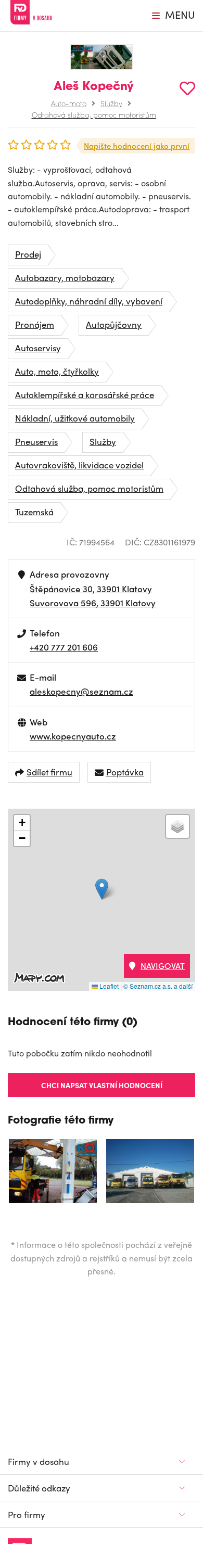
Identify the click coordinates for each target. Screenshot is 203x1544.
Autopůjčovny (114, 324)
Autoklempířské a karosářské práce (84, 394)
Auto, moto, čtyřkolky (57, 371)
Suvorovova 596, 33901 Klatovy (93, 602)
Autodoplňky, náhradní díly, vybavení (88, 301)
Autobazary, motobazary (65, 277)
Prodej (28, 254)
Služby (111, 103)
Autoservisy (38, 347)
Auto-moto (68, 103)
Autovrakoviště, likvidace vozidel (79, 464)
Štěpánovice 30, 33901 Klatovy (91, 588)
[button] (101, 889)
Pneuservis (36, 441)
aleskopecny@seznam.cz (81, 691)
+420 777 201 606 (64, 647)
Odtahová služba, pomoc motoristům (94, 114)
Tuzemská (34, 511)
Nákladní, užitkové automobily (75, 418)
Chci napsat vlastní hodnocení (101, 1085)
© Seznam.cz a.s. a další (158, 985)
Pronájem (34, 324)
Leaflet (108, 985)
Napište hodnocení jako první (136, 145)
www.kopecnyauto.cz (73, 736)
